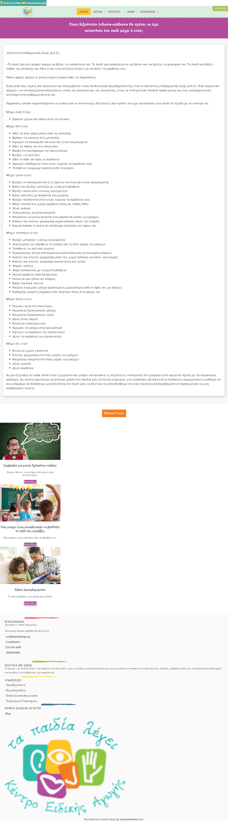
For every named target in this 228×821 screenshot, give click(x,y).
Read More (30, 481)
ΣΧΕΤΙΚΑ (98, 11)
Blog (8, 713)
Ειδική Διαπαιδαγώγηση (22, 695)
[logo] (28, 14)
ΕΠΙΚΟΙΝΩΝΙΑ (147, 11)
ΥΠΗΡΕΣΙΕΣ (114, 11)
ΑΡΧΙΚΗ (83, 11)
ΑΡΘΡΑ (131, 11)
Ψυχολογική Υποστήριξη (21, 701)
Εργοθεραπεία (16, 690)
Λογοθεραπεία (15, 685)
